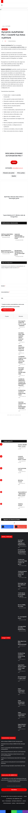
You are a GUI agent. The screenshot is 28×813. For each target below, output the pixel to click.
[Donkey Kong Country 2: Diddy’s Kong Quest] (9, 395)
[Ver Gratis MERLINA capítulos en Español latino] (9, 543)
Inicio (3, 26)
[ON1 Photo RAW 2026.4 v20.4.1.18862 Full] (7, 229)
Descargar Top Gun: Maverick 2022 (22, 585)
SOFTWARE (7, 26)
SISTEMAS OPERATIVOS (17, 800)
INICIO (3, 800)
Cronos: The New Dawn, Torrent (22, 445)
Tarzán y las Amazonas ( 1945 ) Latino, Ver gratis (22, 562)
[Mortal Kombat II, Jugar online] (9, 681)
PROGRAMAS (8, 800)
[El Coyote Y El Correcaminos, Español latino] (9, 553)
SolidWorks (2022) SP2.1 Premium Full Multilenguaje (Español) (22, 382)
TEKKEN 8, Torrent (20, 504)
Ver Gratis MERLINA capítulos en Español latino (21, 542)
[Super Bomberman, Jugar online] (9, 705)
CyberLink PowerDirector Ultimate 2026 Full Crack (19, 236)
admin (2, 741)
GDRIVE (14, 162)
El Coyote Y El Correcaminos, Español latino (22, 551)
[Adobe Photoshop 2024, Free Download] (9, 349)
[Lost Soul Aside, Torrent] (9, 473)
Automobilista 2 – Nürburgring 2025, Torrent (22, 493)
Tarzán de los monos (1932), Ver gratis (21, 594)
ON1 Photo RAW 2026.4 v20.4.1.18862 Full (7, 234)
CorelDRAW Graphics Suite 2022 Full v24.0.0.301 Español (22, 359)
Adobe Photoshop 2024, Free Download (21, 348)
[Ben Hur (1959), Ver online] (9, 609)
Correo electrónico (5, 292)
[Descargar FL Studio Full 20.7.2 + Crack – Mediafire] (9, 325)
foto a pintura (21, 173)
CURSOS (13, 803)
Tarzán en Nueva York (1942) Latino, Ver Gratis (22, 574)
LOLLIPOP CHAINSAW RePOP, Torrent (22, 458)
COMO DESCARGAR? (20, 803)
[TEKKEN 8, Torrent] (9, 508)
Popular (7, 316)
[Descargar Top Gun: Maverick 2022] (9, 587)
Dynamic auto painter (9, 173)
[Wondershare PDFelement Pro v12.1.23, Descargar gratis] (21, 245)
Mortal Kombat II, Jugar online (22, 677)
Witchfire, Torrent (20, 481)
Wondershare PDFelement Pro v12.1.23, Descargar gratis (20, 252)
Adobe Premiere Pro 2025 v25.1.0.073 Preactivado (15, 751)
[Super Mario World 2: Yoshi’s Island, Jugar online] (9, 669)
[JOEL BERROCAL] (9, 5)
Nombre (3, 285)
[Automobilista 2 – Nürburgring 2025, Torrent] (9, 496)
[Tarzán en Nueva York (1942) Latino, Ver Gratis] (9, 576)
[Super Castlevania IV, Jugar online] (9, 717)
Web (2, 298)
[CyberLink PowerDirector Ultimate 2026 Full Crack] (21, 229)
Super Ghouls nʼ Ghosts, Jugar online (22, 726)
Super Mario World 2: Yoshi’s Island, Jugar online (22, 667)
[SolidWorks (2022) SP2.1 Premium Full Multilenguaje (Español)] (9, 382)
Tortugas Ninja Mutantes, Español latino (22, 628)
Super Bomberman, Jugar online (21, 702)
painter (14, 176)
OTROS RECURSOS (7, 803)
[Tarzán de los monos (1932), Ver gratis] (9, 597)
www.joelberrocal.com (17, 168)
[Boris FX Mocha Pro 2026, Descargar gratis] (7, 245)
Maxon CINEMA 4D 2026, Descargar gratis (13, 741)
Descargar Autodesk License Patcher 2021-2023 (22, 371)
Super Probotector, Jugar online (21, 690)
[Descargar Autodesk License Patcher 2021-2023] (9, 371)
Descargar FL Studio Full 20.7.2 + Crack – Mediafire (22, 323)
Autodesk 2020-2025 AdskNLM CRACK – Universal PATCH (21, 336)
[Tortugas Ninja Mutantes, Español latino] (9, 630)
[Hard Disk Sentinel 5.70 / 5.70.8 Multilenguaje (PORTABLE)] (9, 405)
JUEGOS (24, 800)
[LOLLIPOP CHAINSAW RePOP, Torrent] (9, 461)
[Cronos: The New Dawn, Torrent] (9, 449)
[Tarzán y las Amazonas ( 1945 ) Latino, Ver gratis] (9, 564)
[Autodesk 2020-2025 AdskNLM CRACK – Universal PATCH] (9, 337)
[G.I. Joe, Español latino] (9, 620)
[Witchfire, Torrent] (9, 485)
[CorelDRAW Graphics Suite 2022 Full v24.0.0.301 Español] (9, 360)
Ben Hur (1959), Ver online (22, 605)
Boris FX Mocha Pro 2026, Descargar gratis (7, 251)
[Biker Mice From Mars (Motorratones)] (9, 646)
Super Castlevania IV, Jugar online (22, 714)
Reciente (21, 316)
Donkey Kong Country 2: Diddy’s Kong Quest (21, 393)
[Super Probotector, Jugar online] (9, 693)
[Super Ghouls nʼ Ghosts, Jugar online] (9, 729)
